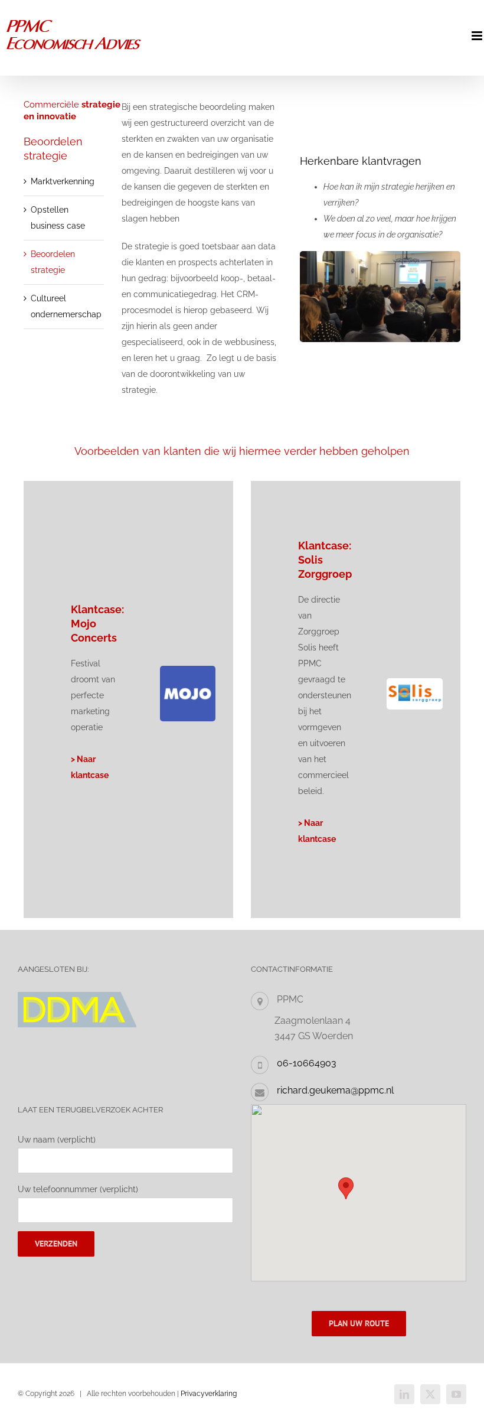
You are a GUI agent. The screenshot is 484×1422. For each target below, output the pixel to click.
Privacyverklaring (209, 1394)
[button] (345, 1188)
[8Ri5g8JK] (187, 670)
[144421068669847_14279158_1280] (414, 682)
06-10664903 (306, 1063)
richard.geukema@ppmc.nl (335, 1090)
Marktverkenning (62, 181)
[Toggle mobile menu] (478, 36)
